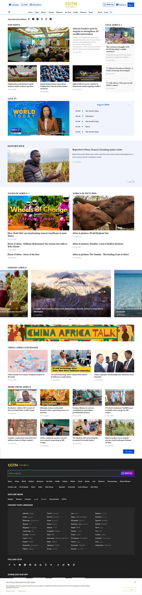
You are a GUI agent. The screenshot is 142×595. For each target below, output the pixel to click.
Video (91, 12)
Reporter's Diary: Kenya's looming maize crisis (97, 149)
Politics (51, 12)
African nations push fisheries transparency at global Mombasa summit (67, 310)
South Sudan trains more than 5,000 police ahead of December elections (53, 86)
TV (111, 12)
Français (28, 499)
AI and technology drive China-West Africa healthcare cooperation (69, 376)
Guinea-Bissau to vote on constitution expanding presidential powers (83, 410)
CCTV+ (64, 499)
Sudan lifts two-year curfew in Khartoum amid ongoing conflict (87, 85)
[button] (96, 80)
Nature (72, 481)
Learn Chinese (83, 487)
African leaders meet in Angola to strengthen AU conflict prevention (86, 31)
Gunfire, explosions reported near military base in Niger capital (22, 439)
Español (19, 499)
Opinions (83, 12)
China (37, 12)
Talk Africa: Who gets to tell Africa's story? (119, 84)
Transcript (71, 487)
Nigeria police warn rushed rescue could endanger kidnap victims (118, 440)
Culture (65, 481)
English (10, 499)
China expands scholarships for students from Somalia (114, 376)
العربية (36, 499)
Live (100, 12)
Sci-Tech (68, 12)
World (43, 12)
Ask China (94, 487)
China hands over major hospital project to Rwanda (26, 376)
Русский (43, 499)
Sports (87, 481)
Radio (106, 12)
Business (59, 12)
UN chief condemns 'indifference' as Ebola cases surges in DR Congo (119, 410)
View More (128, 452)
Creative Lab (12, 487)
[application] (38, 118)
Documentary (112, 481)
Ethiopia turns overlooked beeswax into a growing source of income (54, 410)
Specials (62, 487)
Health (75, 12)
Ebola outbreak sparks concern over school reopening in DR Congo (53, 440)
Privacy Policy (10, 591)
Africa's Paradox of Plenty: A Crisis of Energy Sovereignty (119, 69)
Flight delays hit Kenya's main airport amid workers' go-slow (21, 85)
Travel (80, 481)
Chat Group (49, 487)
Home (30, 12)
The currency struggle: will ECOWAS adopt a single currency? (117, 49)
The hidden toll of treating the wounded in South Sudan (85, 439)
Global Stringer (125, 481)
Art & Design (23, 487)
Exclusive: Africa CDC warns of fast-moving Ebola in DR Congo (21, 409)
